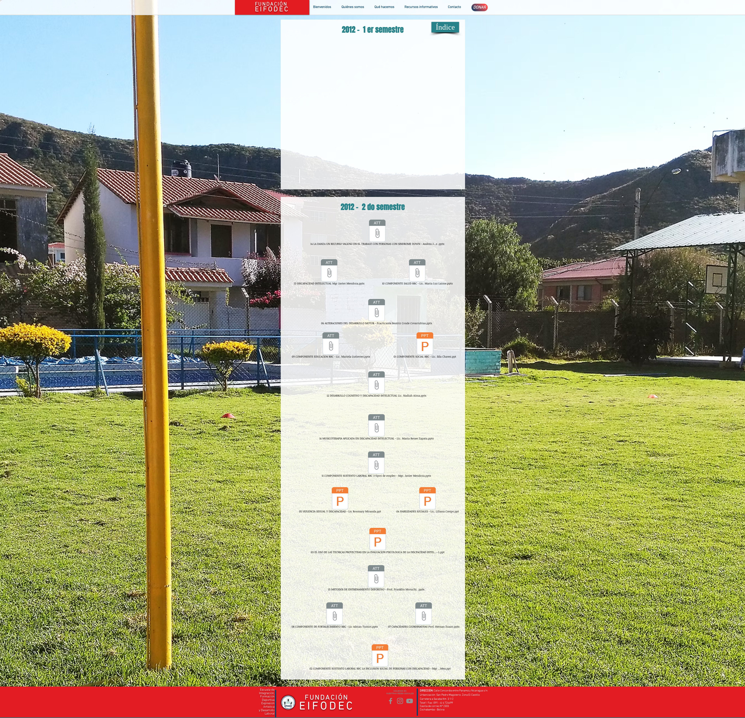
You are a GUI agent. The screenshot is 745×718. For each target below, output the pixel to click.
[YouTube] (409, 701)
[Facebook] (390, 701)
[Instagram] (400, 701)
